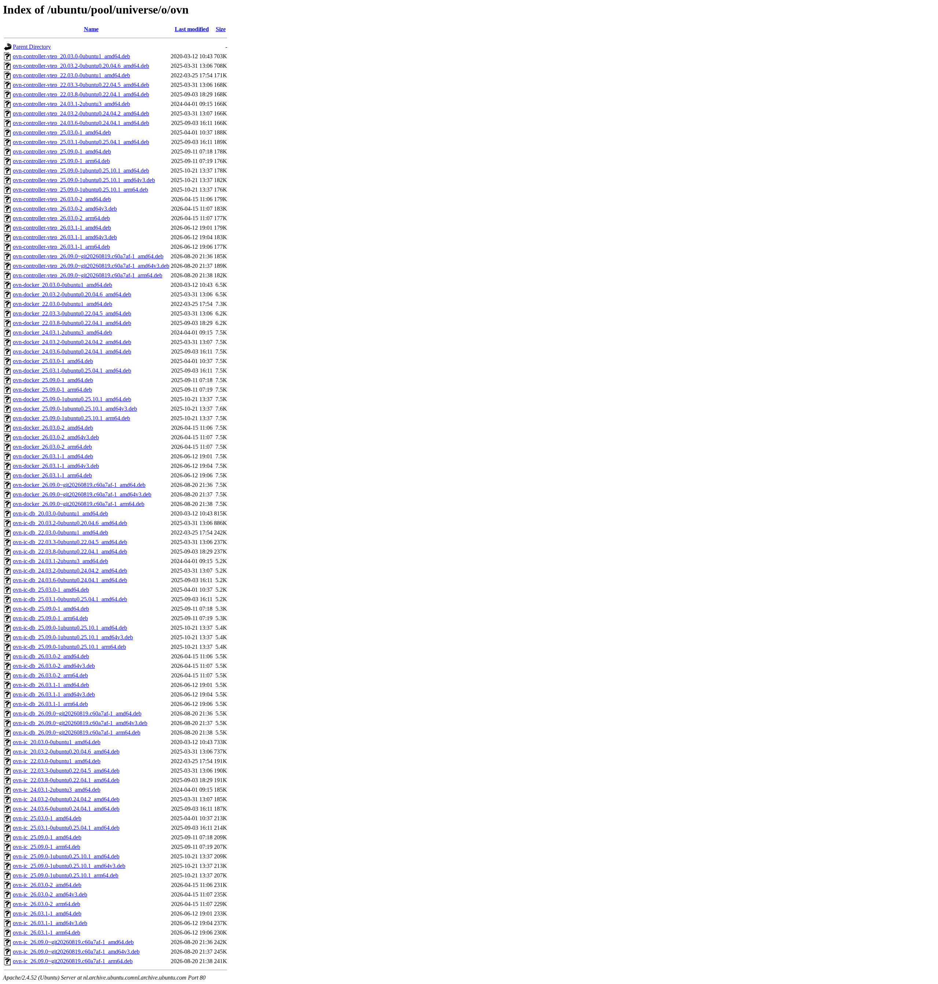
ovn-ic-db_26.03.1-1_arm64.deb (50, 704)
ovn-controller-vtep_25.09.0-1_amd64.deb (62, 151)
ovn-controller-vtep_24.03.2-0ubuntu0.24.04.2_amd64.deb (81, 113)
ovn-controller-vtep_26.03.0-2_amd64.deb (62, 199)
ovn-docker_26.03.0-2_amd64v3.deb (56, 437)
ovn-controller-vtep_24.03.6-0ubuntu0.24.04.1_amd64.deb (81, 123)
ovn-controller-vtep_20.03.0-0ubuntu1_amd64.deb (71, 56)
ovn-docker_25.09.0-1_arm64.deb (52, 389)
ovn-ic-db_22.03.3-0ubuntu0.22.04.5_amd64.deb (70, 542)
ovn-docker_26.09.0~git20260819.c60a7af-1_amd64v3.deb (82, 494)
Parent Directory (32, 47)
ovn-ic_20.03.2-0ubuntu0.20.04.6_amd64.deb (66, 751)
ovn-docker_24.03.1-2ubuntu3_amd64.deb (62, 332)
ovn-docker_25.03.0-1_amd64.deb (53, 361)
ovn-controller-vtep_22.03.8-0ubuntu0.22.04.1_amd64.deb (81, 94)
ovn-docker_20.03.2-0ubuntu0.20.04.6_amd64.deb (72, 294)
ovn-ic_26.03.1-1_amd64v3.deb (50, 923)
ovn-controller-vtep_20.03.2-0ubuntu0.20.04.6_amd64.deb (81, 66)
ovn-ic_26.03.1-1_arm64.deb (46, 932)
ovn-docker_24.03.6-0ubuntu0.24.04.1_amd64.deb (72, 351)
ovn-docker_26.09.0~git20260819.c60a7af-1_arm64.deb (78, 504)
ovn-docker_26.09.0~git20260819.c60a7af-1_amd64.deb (79, 485)
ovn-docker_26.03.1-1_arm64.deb (52, 475)
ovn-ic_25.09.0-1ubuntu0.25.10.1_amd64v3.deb (69, 866)
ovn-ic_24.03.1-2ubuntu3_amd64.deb (56, 790)
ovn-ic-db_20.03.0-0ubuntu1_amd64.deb (60, 513)
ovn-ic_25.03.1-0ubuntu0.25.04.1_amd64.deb (66, 828)
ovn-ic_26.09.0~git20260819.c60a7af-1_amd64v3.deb (76, 951)
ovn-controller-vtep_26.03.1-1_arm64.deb (61, 247)
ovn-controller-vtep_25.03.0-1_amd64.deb (62, 132)
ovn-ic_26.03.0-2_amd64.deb (47, 885)
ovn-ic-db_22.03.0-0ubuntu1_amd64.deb (60, 532)
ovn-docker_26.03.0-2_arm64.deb (52, 447)
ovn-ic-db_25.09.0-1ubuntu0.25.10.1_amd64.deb (70, 628)
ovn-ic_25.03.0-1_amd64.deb (47, 818)
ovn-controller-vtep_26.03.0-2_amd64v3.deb (65, 209)
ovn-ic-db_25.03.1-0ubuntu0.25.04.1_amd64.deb (70, 599)
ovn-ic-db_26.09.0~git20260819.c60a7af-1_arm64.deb (76, 732)
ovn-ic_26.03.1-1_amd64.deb (47, 913)
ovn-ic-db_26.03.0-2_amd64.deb (51, 656)
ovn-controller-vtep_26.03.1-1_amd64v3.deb (65, 237)
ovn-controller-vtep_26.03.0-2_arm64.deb (61, 218)
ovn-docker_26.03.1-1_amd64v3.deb (56, 466)
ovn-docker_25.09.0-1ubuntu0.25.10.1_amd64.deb (72, 399)
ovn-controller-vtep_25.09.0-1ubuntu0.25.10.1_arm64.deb (80, 189)
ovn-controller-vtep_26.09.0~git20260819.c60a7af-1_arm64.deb (87, 275)
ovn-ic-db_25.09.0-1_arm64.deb (50, 618)
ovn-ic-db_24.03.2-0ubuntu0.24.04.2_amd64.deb (70, 570)
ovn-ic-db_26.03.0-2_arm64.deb (50, 675)
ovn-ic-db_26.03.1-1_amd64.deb (51, 685)
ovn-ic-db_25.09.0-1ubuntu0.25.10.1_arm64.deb (69, 647)
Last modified (192, 29)
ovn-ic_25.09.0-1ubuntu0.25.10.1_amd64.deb (66, 856)
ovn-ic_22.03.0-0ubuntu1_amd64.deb (56, 761)
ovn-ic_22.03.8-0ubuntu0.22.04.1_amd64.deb (66, 780)
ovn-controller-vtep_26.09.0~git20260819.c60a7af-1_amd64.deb (88, 256)
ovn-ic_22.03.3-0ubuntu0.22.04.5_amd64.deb (66, 770)
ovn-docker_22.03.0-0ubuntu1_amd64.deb (62, 304)
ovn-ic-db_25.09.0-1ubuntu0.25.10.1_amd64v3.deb (73, 637)
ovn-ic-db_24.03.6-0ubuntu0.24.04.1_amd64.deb (70, 580)
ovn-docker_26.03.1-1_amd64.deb (53, 456)
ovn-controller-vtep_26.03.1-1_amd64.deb (62, 228)
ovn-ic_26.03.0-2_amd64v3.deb (50, 894)
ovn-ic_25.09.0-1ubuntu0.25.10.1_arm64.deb (65, 875)
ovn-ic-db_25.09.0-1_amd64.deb (51, 609)
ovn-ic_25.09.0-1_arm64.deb (46, 847)
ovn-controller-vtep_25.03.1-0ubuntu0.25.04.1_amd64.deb (81, 142)
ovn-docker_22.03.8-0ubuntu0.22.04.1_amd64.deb (72, 323)
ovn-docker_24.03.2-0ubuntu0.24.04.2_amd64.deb (72, 342)
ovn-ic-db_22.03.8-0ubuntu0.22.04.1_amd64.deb (70, 551)
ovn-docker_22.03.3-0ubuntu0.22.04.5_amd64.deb (72, 313)
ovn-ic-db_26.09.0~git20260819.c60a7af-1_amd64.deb (77, 713)
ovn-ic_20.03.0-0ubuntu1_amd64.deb (56, 742)
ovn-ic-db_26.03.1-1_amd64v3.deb (54, 694)
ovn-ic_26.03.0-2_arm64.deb (46, 904)
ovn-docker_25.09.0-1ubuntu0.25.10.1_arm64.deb (71, 418)
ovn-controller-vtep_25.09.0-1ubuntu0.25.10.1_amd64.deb (81, 170)
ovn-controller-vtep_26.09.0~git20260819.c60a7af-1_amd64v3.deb (91, 266)
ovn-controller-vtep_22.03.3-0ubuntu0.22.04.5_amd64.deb (81, 85)
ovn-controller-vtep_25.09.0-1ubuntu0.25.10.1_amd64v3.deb (84, 180)
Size (221, 29)
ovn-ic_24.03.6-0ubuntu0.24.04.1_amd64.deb (66, 809)
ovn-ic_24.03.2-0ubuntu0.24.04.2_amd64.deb (66, 799)
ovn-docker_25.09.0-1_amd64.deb (53, 380)
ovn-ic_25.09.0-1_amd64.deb (47, 837)
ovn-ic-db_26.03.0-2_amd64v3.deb (54, 666)
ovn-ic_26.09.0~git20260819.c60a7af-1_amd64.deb (73, 942)
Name (91, 29)
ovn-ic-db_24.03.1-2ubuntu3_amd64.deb (60, 561)
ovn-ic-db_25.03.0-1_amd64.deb (51, 590)
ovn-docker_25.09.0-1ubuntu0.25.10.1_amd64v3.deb (75, 409)
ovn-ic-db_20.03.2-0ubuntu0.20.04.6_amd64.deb (70, 523)
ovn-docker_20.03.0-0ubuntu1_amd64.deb (62, 285)
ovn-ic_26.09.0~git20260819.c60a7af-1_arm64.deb (73, 961)
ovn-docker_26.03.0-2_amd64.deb (53, 428)
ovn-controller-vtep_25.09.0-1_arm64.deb (61, 161)
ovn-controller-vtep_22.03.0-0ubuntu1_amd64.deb (71, 75)
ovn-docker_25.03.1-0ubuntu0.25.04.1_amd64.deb (72, 370)
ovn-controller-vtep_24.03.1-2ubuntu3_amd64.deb (71, 104)
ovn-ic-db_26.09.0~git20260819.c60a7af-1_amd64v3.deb (80, 723)
